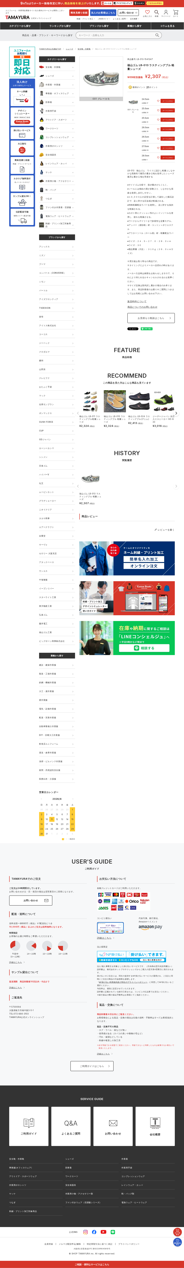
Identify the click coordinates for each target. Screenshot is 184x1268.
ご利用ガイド (103, 19)
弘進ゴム (43, 615)
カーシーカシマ (46, 448)
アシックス (44, 246)
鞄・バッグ (51, 190)
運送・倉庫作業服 (47, 752)
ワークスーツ (52, 128)
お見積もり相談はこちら (151, 318)
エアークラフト (46, 527)
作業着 (124, 1159)
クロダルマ (44, 352)
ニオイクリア (45, 509)
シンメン (43, 457)
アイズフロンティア (48, 299)
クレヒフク (44, 378)
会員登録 (48, 1244)
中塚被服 (43, 579)
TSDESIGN (44, 308)
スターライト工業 (47, 597)
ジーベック (44, 343)
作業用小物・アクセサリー (58, 181)
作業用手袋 (51, 111)
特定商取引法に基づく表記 (99, 1244)
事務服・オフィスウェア (57, 93)
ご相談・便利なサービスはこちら (92, 1264)
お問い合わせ (126, 12)
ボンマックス (45, 413)
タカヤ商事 (44, 518)
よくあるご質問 (119, 19)
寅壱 (41, 316)
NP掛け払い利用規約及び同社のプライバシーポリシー (123, 982)
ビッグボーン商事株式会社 (52, 641)
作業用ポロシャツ (54, 146)
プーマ (42, 264)
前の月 (41, 799)
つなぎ (49, 198)
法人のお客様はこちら (103, 12)
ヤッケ (49, 172)
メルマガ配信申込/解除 (70, 1244)
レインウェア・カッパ (56, 163)
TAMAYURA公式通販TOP (50, 49)
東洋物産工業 (45, 606)
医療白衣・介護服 (47, 779)
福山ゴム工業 (45, 632)
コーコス (43, 334)
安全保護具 (51, 154)
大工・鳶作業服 (46, 691)
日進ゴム (43, 465)
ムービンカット (46, 492)
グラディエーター (47, 501)
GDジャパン (45, 439)
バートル (43, 290)
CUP (41, 430)
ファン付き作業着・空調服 (58, 207)
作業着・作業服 (53, 84)
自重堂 (42, 536)
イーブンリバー (46, 588)
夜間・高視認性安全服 (49, 770)
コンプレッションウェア (57, 137)
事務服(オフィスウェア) (20, 1167)
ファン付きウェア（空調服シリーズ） (83, 1202)
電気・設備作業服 (47, 709)
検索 (157, 16)
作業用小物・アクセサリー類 (79, 1193)
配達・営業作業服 (47, 717)
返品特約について (137, 301)
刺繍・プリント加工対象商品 (58, 225)
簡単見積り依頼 (79, 12)
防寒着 (49, 102)
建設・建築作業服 (47, 665)
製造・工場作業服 (47, 673)
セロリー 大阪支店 (48, 553)
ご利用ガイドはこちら (92, 1066)
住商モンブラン (46, 404)
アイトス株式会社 (47, 325)
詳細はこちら (15, 962)
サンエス (43, 571)
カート (175, 16)
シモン (42, 281)
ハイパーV (44, 474)
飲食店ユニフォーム (48, 744)
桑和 (41, 360)
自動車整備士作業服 (48, 726)
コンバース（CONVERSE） (52, 273)
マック (42, 395)
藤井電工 (43, 623)
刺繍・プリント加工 (85, 19)
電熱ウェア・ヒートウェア (58, 216)
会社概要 (133, 19)
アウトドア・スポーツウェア (23, 1176)
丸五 (41, 483)
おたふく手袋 (45, 387)
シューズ (69, 49)
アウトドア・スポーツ (56, 119)
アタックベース (46, 562)
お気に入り (147, 16)
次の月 (73, 799)
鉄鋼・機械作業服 (47, 682)
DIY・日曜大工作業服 (49, 735)
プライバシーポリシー (129, 1244)
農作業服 (43, 700)
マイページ (166, 16)
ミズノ (42, 255)
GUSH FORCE (46, 422)
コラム (167, 25)
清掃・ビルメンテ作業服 (51, 761)
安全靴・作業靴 (84, 49)
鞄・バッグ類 (127, 1193)
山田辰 (42, 369)
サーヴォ (43, 544)
